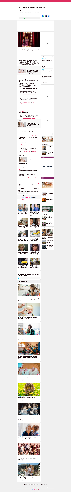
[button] (39, 16)
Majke (35, 191)
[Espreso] (29, 486)
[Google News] (38, 489)
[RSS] (36, 489)
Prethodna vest (22, 188)
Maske (19, 191)
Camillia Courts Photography (26, 94)
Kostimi (25, 191)
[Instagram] (34, 489)
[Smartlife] (43, 486)
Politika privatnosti (41, 487)
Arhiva (47, 487)
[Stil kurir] (45, 486)
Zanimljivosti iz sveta (30, 191)
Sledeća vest (35, 188)
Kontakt (33, 487)
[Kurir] (26, 486)
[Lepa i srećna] (35, 486)
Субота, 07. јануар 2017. (34, 177)
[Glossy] (48, 486)
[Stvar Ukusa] (32, 486)
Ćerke (37, 191)
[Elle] (40, 486)
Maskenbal (22, 191)
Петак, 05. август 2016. (34, 183)
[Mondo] (23, 486)
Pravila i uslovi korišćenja (28, 487)
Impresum (24, 487)
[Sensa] (38, 486)
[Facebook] (33, 489)
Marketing (45, 487)
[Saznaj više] (52, 134)
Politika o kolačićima (36, 487)
